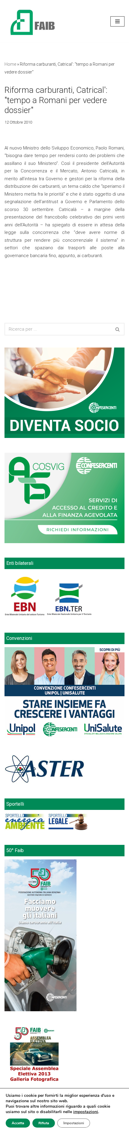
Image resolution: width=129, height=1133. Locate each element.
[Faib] (32, 21)
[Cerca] (117, 329)
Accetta (18, 1123)
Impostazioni (73, 1123)
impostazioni (85, 1112)
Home (10, 64)
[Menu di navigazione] (117, 21)
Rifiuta (43, 1123)
